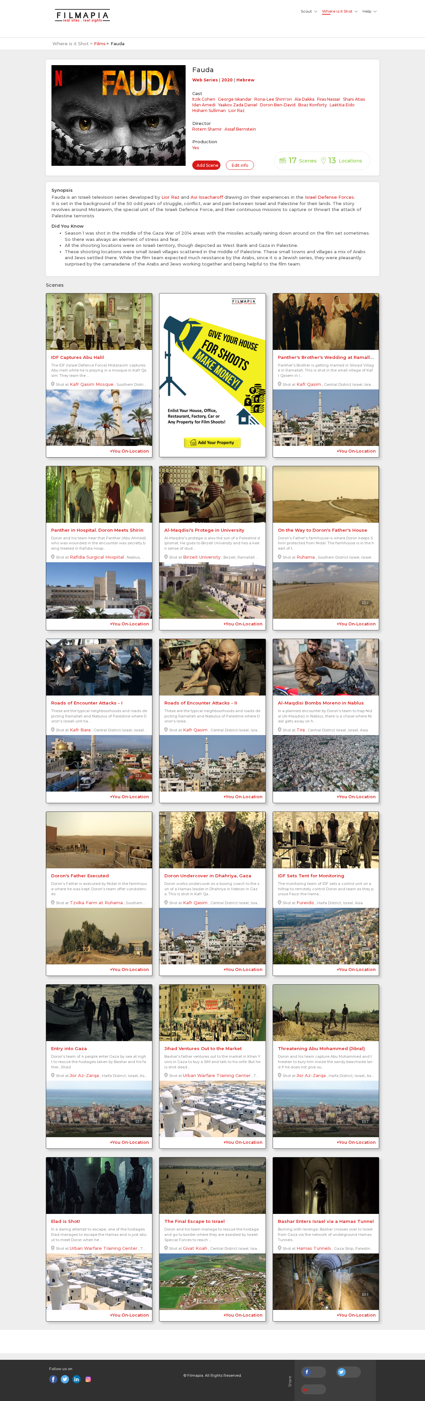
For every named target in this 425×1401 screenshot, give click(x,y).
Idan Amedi (203, 104)
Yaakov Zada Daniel (237, 104)
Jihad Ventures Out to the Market (203, 1048)
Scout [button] (306, 11)
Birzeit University (201, 557)
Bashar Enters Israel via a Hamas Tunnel (326, 1221)
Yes (195, 147)
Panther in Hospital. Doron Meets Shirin (97, 530)
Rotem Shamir (207, 129)
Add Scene (207, 165)
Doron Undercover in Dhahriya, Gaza (207, 875)
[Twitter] (65, 1379)
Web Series (205, 79)
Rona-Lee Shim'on (273, 99)
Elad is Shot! (65, 1221)
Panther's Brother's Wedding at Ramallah (327, 357)
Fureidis (305, 902)
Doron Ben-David (278, 104)
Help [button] (367, 11)
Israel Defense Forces (329, 197)
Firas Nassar (328, 99)
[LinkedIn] (76, 1379)
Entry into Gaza (69, 1048)
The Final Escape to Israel (194, 1221)
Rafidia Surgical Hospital (97, 557)
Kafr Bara (80, 729)
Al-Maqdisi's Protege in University (204, 530)
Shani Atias (354, 99)
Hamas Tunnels (314, 1248)
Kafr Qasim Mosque (92, 384)
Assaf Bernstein (240, 129)
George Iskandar (235, 99)
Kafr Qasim (309, 384)
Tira (301, 729)
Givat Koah (195, 1248)
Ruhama (306, 557)
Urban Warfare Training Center (217, 1075)
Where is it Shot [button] (337, 11)
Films (100, 43)
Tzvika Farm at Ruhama (96, 902)
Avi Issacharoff (207, 197)
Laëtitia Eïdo (342, 104)
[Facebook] (53, 1379)
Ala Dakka (304, 99)
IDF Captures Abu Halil (77, 357)
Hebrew (245, 79)
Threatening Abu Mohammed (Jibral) (321, 1048)
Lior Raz (236, 110)
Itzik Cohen (203, 99)
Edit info (240, 165)
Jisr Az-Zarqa (84, 1075)
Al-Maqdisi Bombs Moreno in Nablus (321, 702)
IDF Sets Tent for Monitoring (311, 875)
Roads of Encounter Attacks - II (200, 702)
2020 (227, 79)
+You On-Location (129, 451)
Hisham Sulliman (209, 110)
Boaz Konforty (312, 104)
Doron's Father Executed (80, 875)
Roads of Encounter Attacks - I (87, 702)
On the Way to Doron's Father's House (322, 530)
